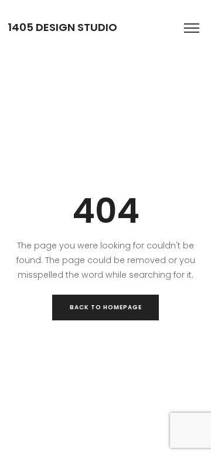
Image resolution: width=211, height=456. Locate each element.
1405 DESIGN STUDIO (62, 27)
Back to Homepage (106, 307)
